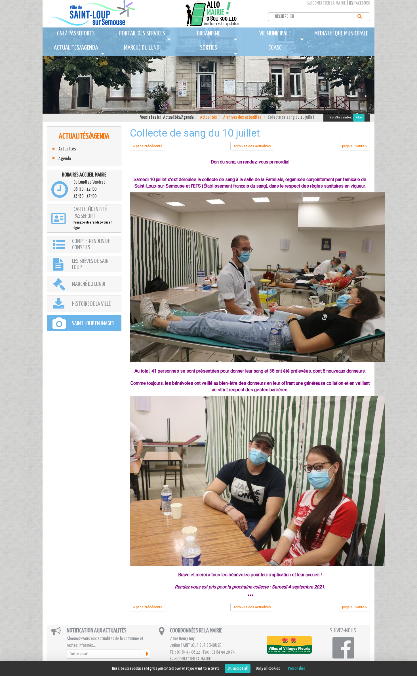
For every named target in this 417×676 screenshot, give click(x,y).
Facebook (361, 3)
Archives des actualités (242, 117)
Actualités (208, 117)
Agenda (64, 158)
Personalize (296, 668)
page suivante (353, 146)
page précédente (148, 146)
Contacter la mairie (328, 3)
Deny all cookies (268, 668)
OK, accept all (238, 668)
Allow (359, 117)
